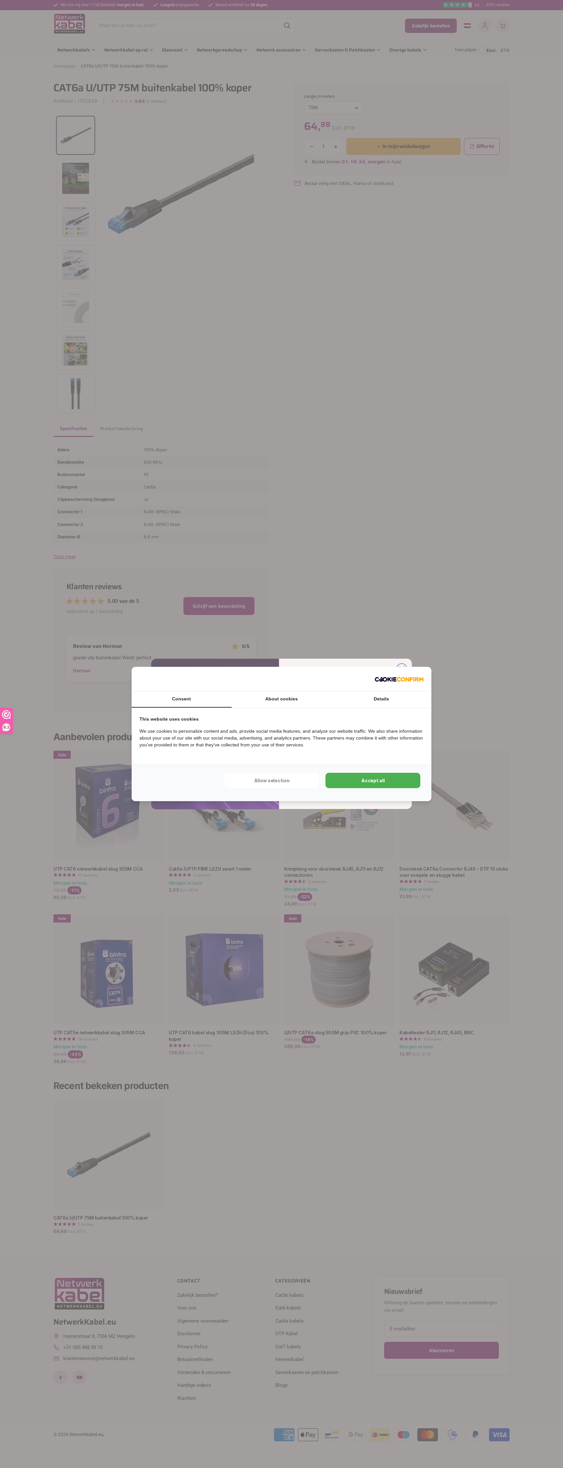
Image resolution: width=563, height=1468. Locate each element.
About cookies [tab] (281, 698)
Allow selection (272, 780)
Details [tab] (381, 698)
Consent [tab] (181, 698)
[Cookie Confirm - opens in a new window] (399, 679)
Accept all (373, 780)
